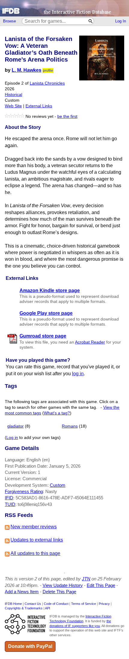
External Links (39, 106)
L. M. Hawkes (26, 70)
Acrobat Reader (90, 342)
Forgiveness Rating (24, 491)
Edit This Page (101, 585)
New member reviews (33, 526)
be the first (67, 116)
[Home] (64, 8)
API (47, 608)
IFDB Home (13, 603)
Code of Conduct (56, 603)
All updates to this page (35, 553)
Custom (57, 485)
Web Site (13, 106)
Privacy (104, 603)
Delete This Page (59, 591)
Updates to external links (36, 539)
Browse (9, 21)
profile (48, 70)
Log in (12, 437)
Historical (13, 94)
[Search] (91, 21)
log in (78, 373)
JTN (86, 578)
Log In (120, 21)
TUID (10, 504)
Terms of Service (83, 603)
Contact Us (33, 603)
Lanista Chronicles (47, 83)
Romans (70, 426)
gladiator (15, 426)
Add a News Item (22, 591)
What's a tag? (57, 413)
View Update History (63, 585)
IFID (9, 497)
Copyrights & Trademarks (24, 608)
